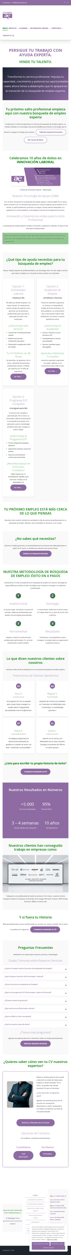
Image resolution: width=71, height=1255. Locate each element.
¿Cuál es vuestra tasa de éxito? (17, 1024)
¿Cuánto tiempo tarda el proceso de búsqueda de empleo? (28, 968)
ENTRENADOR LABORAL (36, 1204)
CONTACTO (35, 1222)
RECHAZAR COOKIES (57, 1244)
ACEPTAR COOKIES (48, 1248)
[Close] (66, 1224)
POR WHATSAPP (23, 1155)
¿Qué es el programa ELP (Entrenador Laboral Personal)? (27, 992)
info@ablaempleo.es (19, 3)
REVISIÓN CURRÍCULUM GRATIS (35, 1210)
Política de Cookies (52, 1239)
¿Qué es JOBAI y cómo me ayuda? (17, 1016)
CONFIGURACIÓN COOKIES (41, 1244)
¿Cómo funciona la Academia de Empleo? (21, 984)
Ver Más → (18, 376)
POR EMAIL (47, 1154)
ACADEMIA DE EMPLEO (35, 1200)
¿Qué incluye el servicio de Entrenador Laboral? (23, 976)
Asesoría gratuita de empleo (35, 1216)
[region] (48, 1237)
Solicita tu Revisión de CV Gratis (35, 1122)
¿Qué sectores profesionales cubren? (19, 1008)
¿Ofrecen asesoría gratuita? (16, 1000)
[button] (13, 35)
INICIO (35, 1195)
